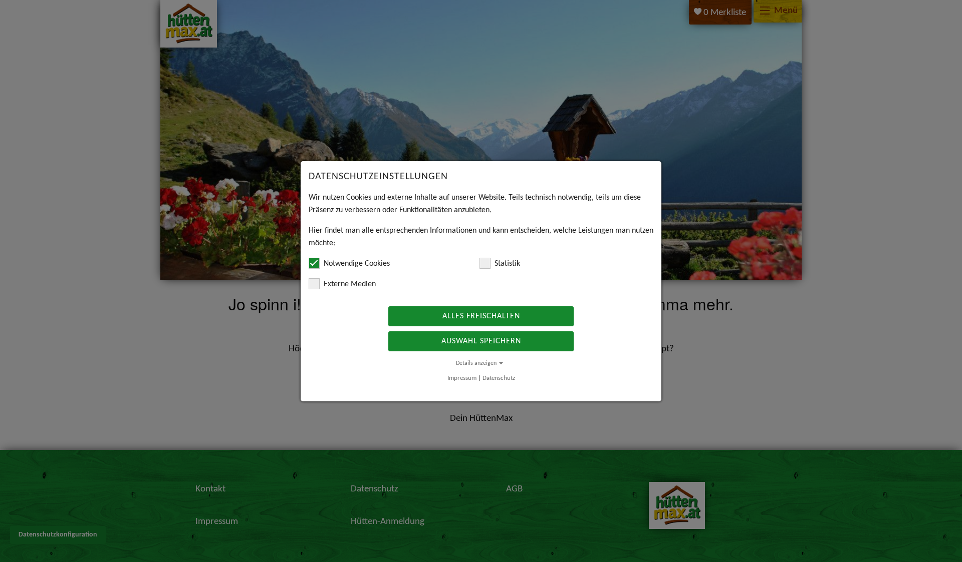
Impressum (461, 378)
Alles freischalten (481, 316)
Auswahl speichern (481, 341)
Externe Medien (350, 284)
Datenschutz (499, 378)
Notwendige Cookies (357, 264)
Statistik (507, 264)
